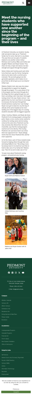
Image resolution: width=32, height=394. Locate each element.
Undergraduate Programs (8, 330)
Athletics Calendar (6, 300)
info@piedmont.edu (18, 289)
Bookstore (4, 319)
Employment (5, 374)
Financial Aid (5, 336)
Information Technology (8, 368)
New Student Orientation (8, 341)
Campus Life (5, 303)
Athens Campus (6, 306)
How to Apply (5, 338)
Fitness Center (5, 317)
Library (3, 366)
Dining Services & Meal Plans (9, 314)
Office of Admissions (7, 344)
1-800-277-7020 (18, 286)
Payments (4, 371)
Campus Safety (6, 363)
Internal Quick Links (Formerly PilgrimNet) (13, 357)
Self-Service (5, 354)
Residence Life (5, 311)
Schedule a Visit (6, 308)
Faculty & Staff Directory (8, 360)
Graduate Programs (7, 333)
